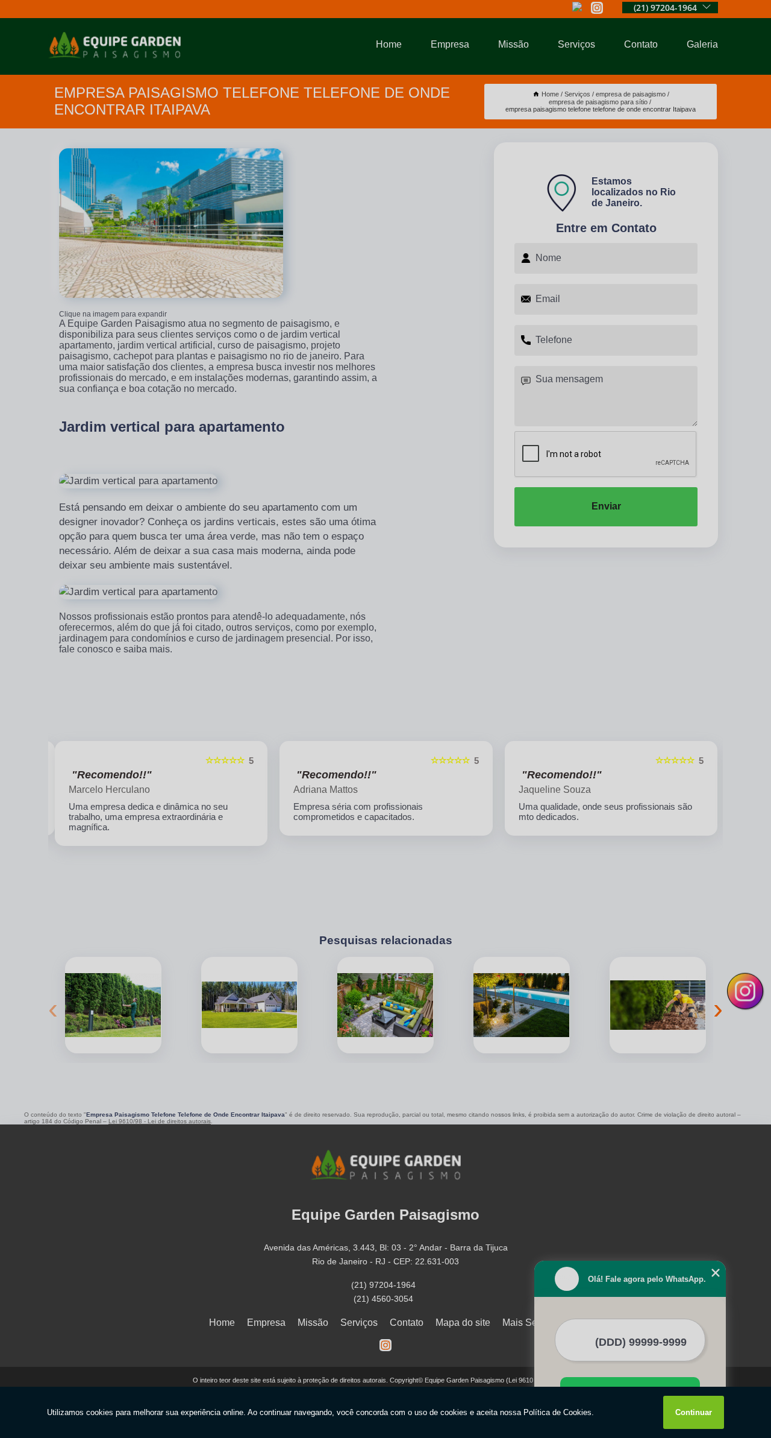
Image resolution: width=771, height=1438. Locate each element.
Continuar (693, 1412)
